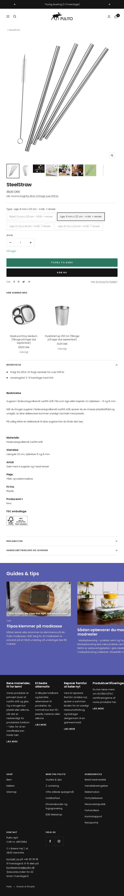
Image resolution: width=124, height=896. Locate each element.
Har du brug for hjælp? (104, 281)
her (81, 421)
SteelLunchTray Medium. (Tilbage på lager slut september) (24, 339)
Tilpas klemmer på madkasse (34, 626)
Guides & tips (54, 779)
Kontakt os (12, 859)
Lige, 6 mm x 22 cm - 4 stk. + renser (81, 216)
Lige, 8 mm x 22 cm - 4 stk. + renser (79, 226)
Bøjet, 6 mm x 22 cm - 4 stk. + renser (31, 216)
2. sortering (52, 785)
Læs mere (40, 724)
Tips (8, 621)
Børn (9, 779)
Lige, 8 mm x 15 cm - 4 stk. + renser (30, 226)
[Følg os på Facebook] (50, 841)
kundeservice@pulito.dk (20, 867)
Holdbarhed (53, 798)
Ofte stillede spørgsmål (60, 792)
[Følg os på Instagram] (59, 841)
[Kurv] (116, 16)
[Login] (109, 16)
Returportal (91, 822)
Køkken (10, 785)
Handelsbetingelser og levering (27, 550)
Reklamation (14, 541)
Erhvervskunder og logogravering (56, 806)
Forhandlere (92, 810)
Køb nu (62, 272)
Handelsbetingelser (96, 785)
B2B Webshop (54, 814)
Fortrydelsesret (94, 798)
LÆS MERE (12, 741)
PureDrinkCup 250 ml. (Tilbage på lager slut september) (62, 337)
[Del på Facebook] (14, 282)
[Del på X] (23, 282)
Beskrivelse (13, 364)
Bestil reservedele (95, 779)
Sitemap (11, 792)
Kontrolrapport (93, 816)
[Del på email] (29, 282)
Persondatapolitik (95, 804)
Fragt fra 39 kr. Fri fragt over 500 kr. (39, 196)
